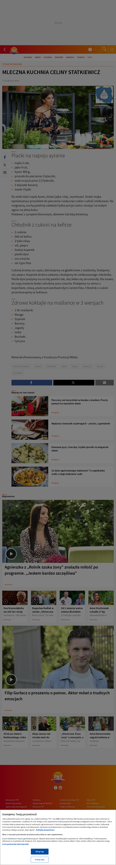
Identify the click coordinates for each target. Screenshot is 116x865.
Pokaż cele (39, 859)
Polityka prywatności (45, 830)
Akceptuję (40, 851)
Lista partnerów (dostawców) (15, 844)
